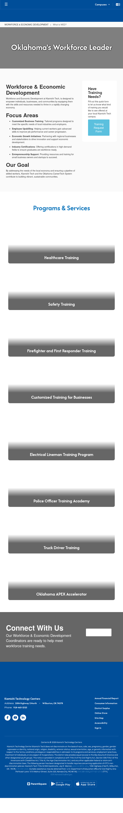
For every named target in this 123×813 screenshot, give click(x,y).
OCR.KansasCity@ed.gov (61, 774)
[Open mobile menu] (6, 4)
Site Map (99, 718)
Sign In (98, 727)
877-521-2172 (96, 772)
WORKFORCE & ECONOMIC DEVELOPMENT (26, 24)
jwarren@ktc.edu (80, 766)
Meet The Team (98, 632)
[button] (102, 4)
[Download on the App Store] (85, 783)
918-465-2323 (20, 707)
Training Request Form (99, 127)
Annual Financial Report (106, 698)
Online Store (101, 713)
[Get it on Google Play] (61, 783)
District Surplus (102, 708)
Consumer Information (106, 703)
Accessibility (101, 722)
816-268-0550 (84, 772)
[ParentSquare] (36, 784)
